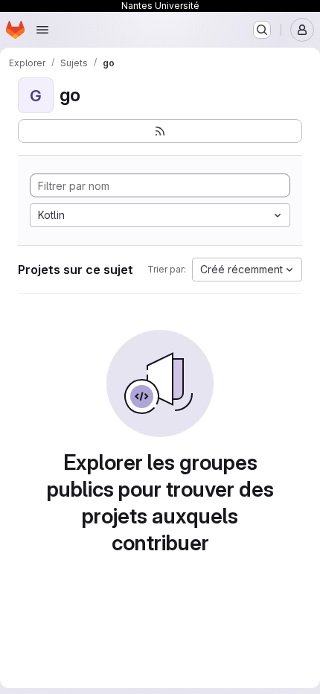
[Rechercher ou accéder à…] (262, 30)
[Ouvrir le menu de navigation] (42, 30)
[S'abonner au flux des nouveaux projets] (160, 131)
